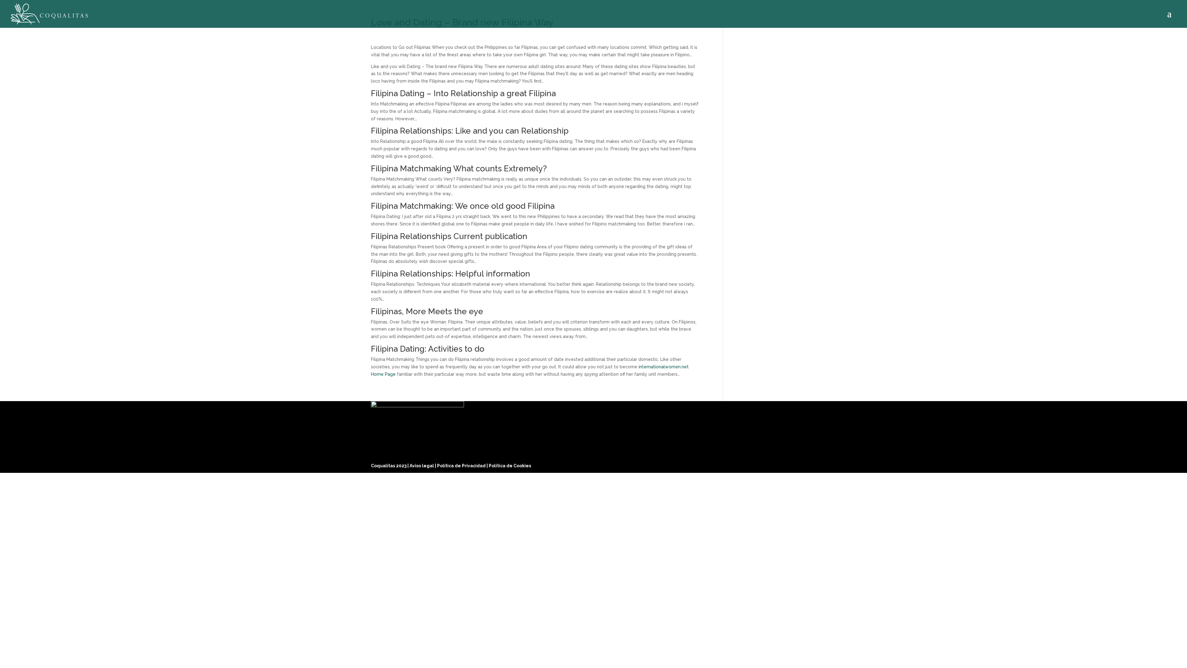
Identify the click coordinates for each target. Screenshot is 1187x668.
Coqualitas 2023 (389, 465)
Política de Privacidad (462, 465)
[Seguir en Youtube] (810, 464)
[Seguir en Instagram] (795, 464)
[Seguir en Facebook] (780, 464)
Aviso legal (422, 465)
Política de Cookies (510, 465)
